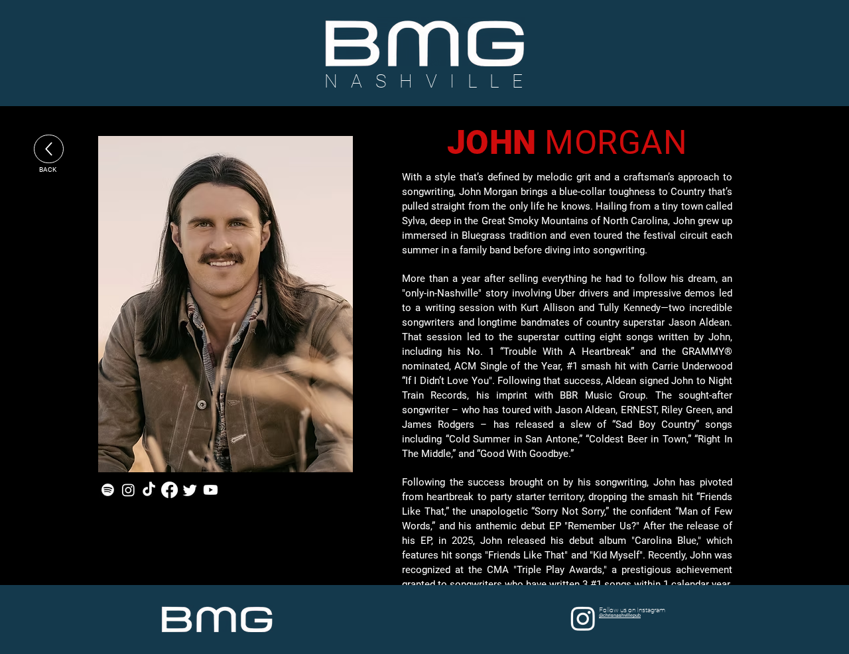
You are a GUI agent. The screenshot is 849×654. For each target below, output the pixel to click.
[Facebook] (169, 490)
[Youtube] (210, 490)
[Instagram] (128, 490)
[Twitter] (190, 490)
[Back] (49, 149)
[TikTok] (149, 490)
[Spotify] (107, 490)
